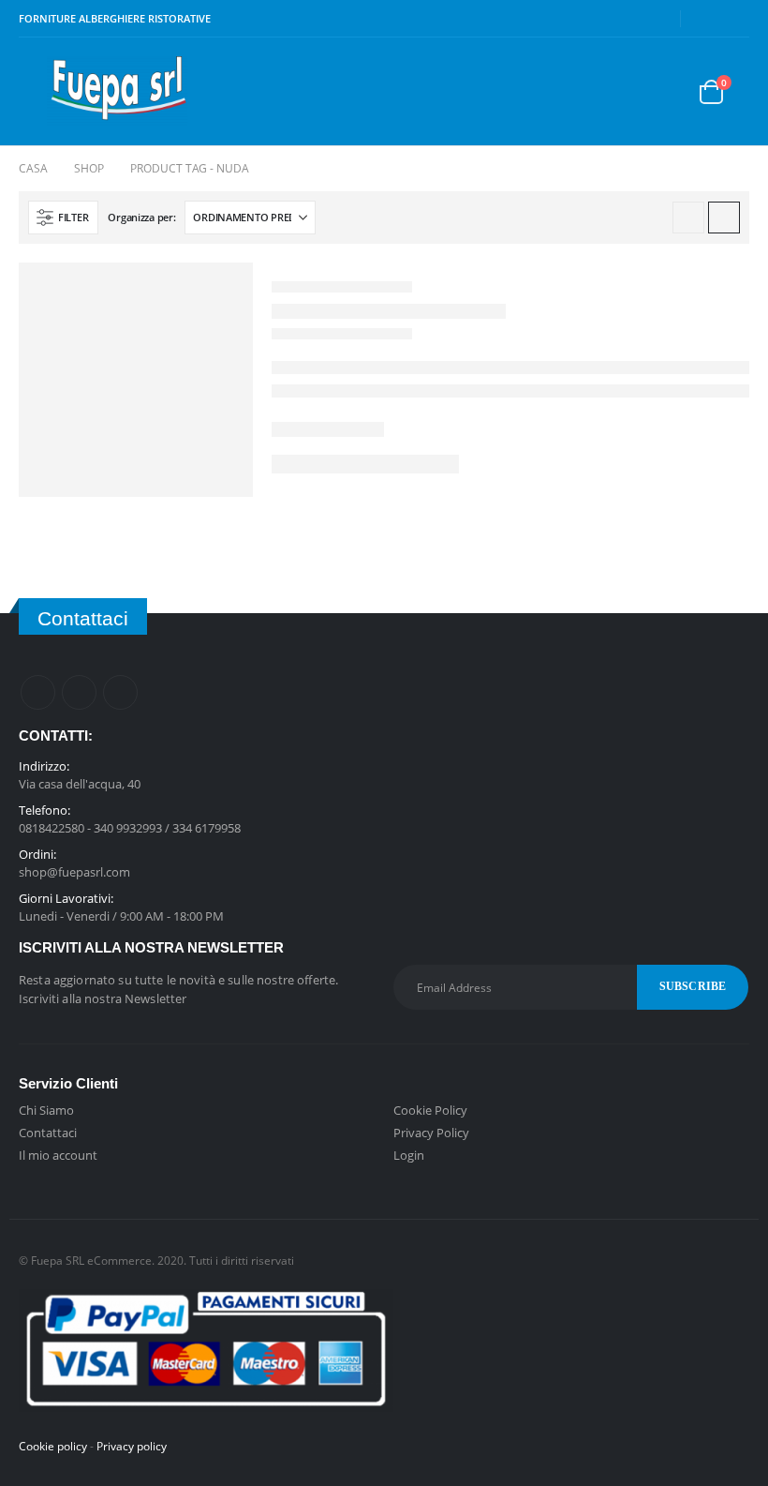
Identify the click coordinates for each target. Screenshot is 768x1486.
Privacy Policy (431, 1132)
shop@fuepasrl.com (74, 871)
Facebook (38, 692)
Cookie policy (53, 1445)
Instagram (79, 692)
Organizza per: (141, 217)
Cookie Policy (430, 1110)
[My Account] (621, 91)
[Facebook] (707, 19)
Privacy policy (131, 1445)
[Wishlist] (665, 91)
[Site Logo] (117, 91)
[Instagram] (736, 19)
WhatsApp (120, 692)
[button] (33, 92)
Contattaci (48, 1132)
